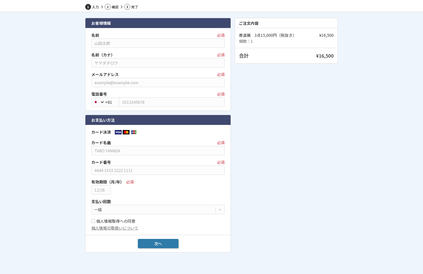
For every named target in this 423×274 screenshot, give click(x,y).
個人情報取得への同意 (115, 221)
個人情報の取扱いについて (114, 228)
